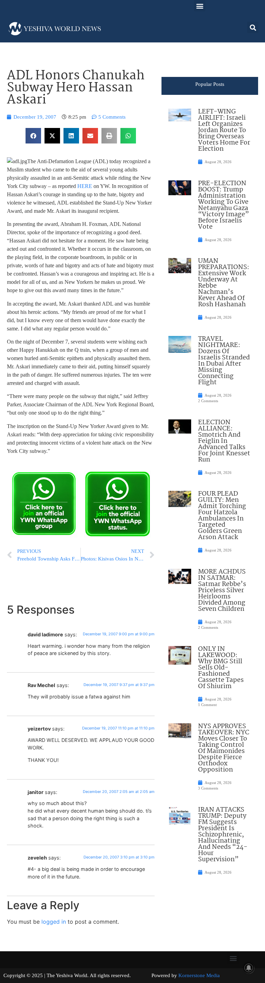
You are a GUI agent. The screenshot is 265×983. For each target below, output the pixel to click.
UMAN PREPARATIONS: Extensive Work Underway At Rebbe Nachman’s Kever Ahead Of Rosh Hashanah (223, 283)
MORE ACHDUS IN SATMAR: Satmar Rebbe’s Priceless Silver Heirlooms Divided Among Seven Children (222, 590)
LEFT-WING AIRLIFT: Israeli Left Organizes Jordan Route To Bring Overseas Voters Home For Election (224, 130)
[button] (199, 5)
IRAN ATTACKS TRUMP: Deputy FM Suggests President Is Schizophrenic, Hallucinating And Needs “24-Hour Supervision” (222, 835)
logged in (53, 921)
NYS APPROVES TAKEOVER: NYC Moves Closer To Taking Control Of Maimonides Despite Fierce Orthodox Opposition (223, 748)
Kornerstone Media (199, 975)
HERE (84, 186)
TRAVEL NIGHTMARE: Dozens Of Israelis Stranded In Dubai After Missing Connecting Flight (224, 361)
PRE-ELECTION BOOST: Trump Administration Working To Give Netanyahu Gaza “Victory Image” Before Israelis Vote (223, 205)
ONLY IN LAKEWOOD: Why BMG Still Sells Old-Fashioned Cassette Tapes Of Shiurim (221, 668)
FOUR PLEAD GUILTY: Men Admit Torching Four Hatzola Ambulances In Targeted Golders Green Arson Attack (222, 516)
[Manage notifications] (248, 967)
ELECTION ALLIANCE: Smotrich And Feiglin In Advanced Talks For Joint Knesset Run (224, 441)
